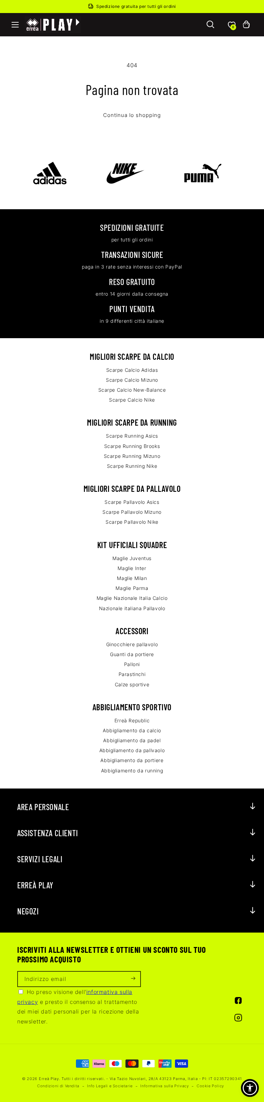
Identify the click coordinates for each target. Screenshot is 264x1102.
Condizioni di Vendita (58, 1085)
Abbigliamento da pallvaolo (132, 750)
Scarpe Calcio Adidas (132, 370)
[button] (15, 25)
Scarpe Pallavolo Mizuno (132, 512)
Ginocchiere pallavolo (132, 644)
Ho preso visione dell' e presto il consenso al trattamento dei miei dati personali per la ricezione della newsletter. (78, 1006)
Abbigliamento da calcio (132, 730)
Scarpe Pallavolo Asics (131, 502)
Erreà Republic (132, 720)
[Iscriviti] (133, 979)
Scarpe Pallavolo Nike (132, 522)
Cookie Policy (210, 1085)
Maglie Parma (132, 588)
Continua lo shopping (132, 115)
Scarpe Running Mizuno (132, 456)
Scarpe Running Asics (132, 436)
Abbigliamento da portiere (131, 760)
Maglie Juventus (132, 558)
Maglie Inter (132, 568)
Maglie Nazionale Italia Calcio (132, 598)
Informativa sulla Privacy (164, 1085)
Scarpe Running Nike (132, 466)
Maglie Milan (132, 578)
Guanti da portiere (132, 654)
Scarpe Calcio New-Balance (132, 390)
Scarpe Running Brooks (132, 446)
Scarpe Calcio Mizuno (132, 380)
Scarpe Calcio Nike (132, 400)
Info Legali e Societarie (109, 1085)
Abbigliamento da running (132, 770)
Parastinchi (132, 674)
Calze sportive (132, 684)
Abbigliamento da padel (132, 740)
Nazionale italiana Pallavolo (132, 608)
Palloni (132, 664)
